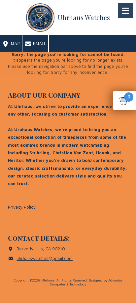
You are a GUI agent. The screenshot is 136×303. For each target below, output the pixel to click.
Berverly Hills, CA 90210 (41, 248)
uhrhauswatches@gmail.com (45, 258)
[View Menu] (125, 10)
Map (15, 43)
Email (39, 43)
